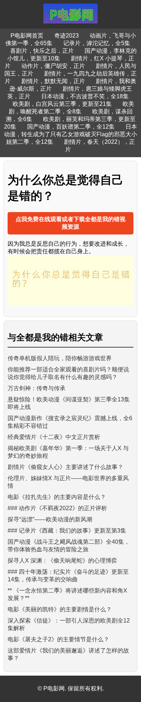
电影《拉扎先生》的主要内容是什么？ (57, 497)
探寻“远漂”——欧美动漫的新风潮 (50, 519)
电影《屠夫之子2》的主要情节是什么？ (58, 639)
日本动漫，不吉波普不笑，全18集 (85, 96)
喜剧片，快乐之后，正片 (42, 51)
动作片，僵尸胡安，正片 (53, 66)
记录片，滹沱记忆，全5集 (96, 43)
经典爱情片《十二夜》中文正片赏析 (54, 437)
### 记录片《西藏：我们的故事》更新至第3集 (67, 530)
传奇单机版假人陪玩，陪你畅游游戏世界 (60, 358)
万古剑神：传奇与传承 (36, 388)
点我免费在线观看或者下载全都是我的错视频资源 (70, 223)
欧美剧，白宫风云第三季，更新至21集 (62, 104)
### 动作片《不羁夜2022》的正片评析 (57, 508)
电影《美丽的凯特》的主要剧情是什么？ (60, 609)
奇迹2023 (66, 36)
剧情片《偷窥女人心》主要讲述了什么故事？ (65, 467)
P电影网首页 (26, 36)
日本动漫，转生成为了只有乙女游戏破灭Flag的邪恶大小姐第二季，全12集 (70, 134)
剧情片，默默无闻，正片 (53, 81)
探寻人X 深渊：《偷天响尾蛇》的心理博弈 (62, 560)
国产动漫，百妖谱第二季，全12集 (71, 127)
